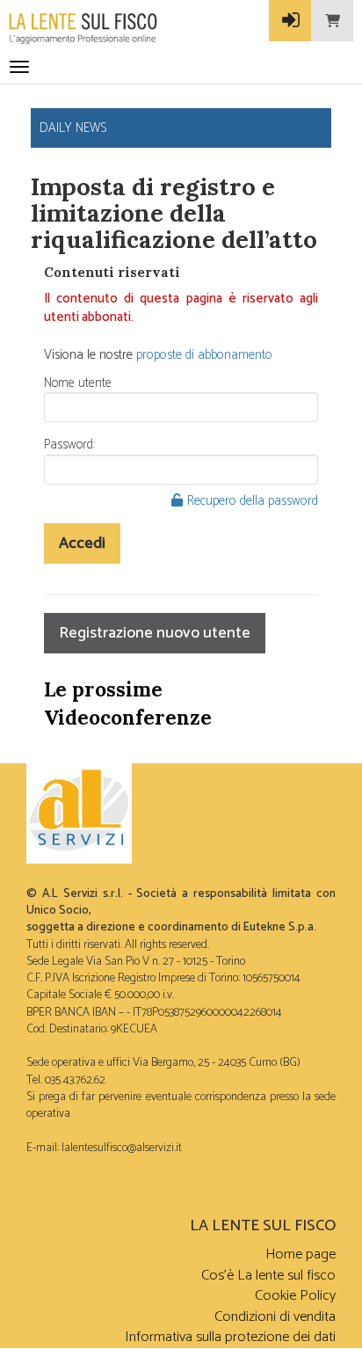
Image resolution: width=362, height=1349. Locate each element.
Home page (300, 1254)
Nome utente (78, 383)
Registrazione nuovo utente (154, 633)
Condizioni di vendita (275, 1317)
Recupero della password (252, 501)
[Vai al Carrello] (332, 20)
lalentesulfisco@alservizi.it (122, 1147)
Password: (69, 444)
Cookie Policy (295, 1296)
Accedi (82, 543)
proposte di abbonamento (204, 355)
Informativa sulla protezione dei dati (230, 1337)
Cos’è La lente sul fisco (268, 1275)
